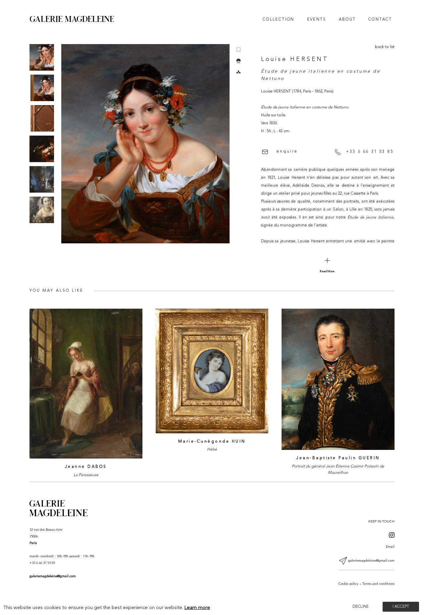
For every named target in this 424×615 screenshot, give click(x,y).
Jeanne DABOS (86, 467)
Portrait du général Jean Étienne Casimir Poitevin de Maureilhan (338, 469)
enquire (287, 152)
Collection (278, 20)
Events (316, 20)
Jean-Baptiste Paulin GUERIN (338, 458)
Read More (327, 271)
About (347, 20)
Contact (380, 20)
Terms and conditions (378, 584)
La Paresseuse (86, 475)
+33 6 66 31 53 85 (370, 152)
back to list (385, 47)
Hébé (212, 450)
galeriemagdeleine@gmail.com (52, 576)
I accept (401, 607)
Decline (360, 607)
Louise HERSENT (295, 59)
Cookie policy (348, 584)
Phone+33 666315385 (181, 279)
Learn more (197, 607)
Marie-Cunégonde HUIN (212, 442)
